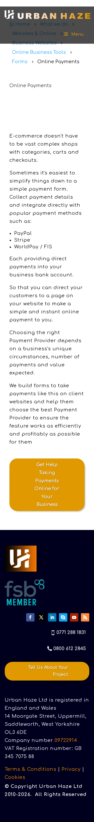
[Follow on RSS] (85, 617)
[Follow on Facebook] (30, 617)
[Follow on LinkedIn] (52, 617)
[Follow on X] (41, 617)
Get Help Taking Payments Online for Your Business (47, 484)
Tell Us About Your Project (48, 671)
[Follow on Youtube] (74, 617)
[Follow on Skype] (63, 617)
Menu (77, 34)
